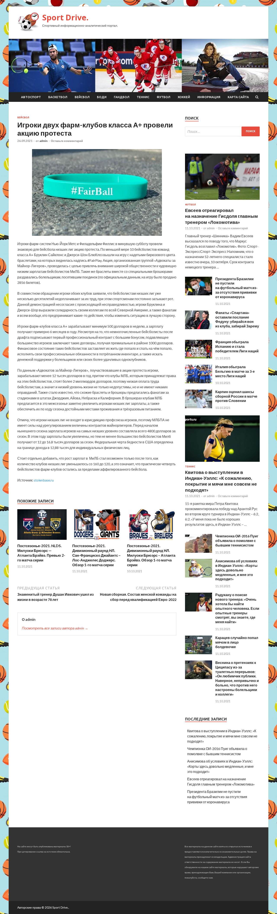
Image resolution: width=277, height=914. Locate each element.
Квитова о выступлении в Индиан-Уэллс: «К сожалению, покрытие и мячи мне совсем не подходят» (222, 736)
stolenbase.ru (44, 480)
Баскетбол (57, 97)
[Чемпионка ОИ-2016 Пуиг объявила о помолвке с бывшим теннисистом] (198, 551)
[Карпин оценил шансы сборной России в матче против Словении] (198, 407)
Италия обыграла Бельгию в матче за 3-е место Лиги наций (235, 371)
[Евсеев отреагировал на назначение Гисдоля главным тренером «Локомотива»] (222, 200)
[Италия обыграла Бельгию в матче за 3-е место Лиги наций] (198, 382)
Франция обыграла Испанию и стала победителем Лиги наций (237, 346)
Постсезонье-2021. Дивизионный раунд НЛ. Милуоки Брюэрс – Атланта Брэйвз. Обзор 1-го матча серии (151, 555)
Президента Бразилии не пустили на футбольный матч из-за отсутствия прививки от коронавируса (236, 288)
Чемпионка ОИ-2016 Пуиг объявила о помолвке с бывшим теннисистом (236, 540)
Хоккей (184, 97)
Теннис (143, 97)
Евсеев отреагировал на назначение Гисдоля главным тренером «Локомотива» (221, 216)
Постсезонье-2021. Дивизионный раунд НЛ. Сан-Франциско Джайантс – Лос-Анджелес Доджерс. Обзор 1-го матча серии (96, 555)
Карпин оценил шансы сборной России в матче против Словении (236, 396)
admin (43, 141)
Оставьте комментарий (67, 141)
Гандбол (121, 97)
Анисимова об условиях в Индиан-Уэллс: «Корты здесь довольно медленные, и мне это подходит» (236, 570)
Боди (101, 97)
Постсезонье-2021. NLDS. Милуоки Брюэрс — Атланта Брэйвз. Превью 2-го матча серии (41, 552)
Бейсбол (82, 97)
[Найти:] (222, 131)
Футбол (163, 97)
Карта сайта (238, 97)
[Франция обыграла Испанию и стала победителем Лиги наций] (198, 357)
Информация (208, 97)
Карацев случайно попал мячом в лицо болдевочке (236, 642)
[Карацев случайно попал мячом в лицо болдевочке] (198, 653)
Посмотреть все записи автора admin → (55, 628)
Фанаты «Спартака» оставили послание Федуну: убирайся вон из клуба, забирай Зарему (237, 319)
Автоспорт (31, 97)
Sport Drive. (65, 17)
